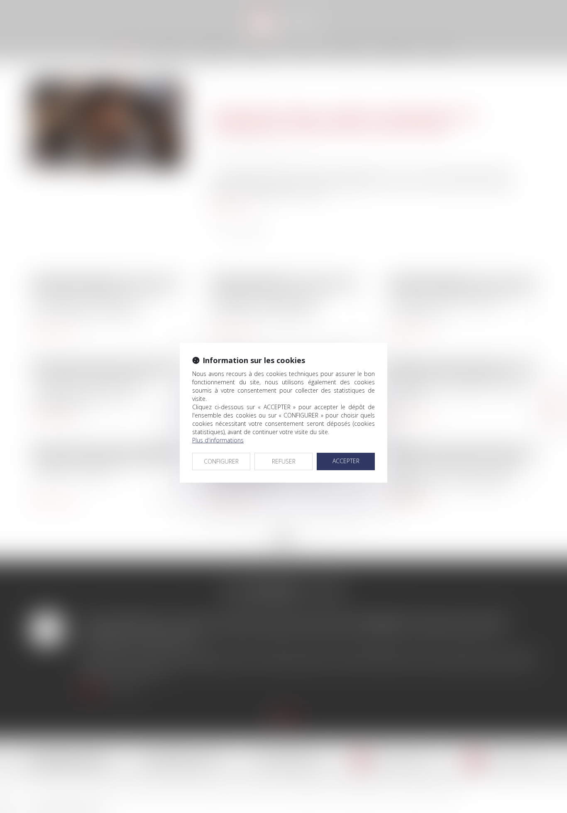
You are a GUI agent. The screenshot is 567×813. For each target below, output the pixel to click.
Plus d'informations (218, 440)
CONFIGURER (221, 461)
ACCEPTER (345, 461)
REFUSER (284, 461)
